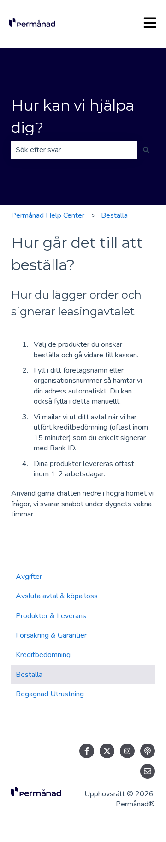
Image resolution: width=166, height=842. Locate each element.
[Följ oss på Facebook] (86, 751)
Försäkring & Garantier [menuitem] (51, 635)
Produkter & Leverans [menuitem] (51, 616)
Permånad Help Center (47, 215)
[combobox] (74, 150)
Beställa (114, 215)
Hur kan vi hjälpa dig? (72, 116)
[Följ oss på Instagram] (127, 751)
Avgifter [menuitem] (29, 577)
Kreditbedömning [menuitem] (43, 655)
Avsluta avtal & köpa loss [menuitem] (57, 596)
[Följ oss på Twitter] (107, 751)
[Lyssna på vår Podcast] (147, 751)
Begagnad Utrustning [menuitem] (50, 694)
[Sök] (146, 150)
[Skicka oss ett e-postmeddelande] (147, 771)
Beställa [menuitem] (29, 675)
